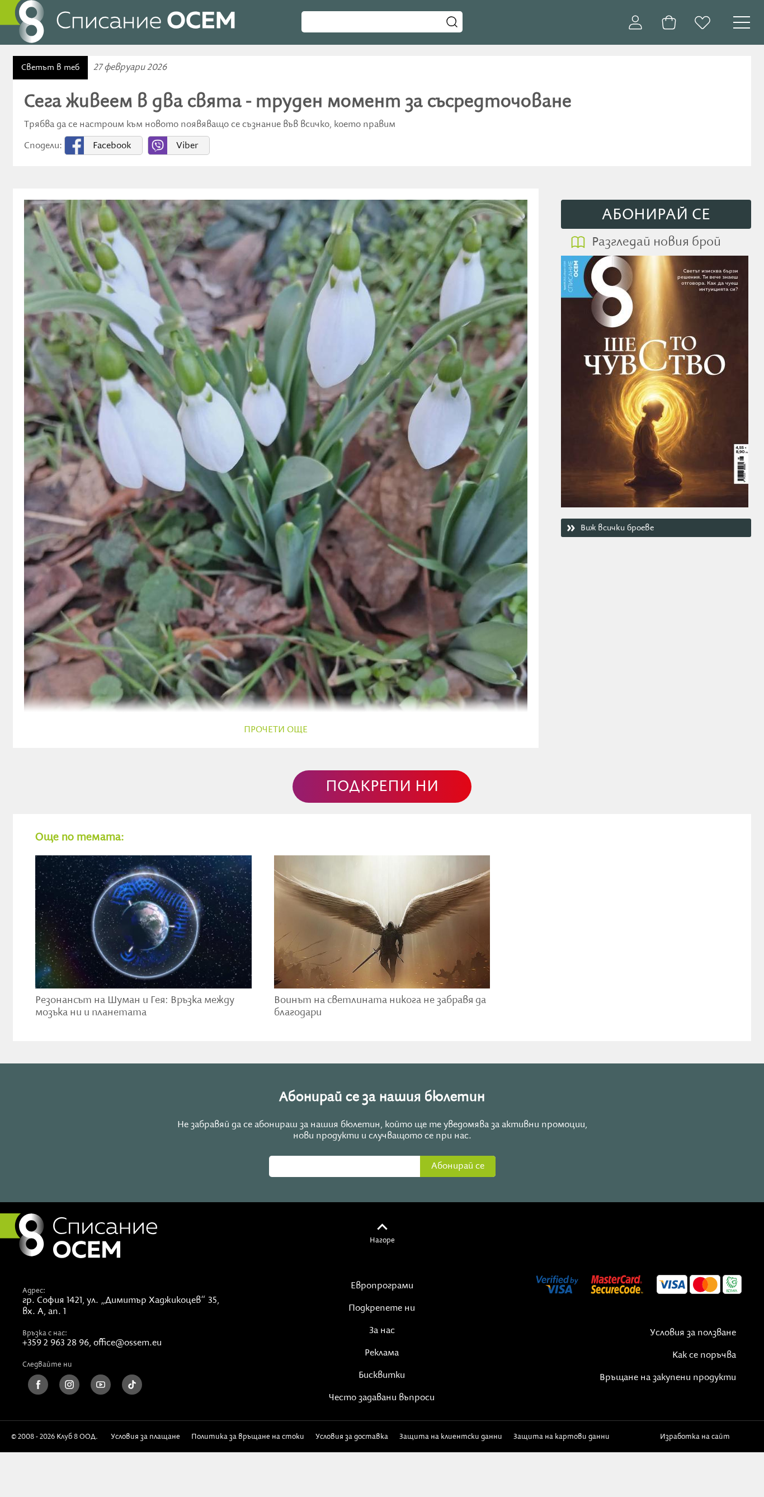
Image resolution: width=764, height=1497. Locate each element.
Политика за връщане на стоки (247, 1436)
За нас (382, 1330)
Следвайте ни (47, 1364)
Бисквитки (382, 1375)
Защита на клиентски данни (450, 1436)
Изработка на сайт (697, 1436)
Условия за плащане (145, 1436)
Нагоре (382, 1240)
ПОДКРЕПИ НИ (382, 787)
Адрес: (33, 1290)
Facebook (112, 146)
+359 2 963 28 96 (55, 1343)
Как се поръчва (704, 1355)
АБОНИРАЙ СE (656, 215)
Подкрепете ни (381, 1308)
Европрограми (382, 1286)
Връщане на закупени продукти (668, 1377)
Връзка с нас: (44, 1333)
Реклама (382, 1353)
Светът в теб (50, 68)
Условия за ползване (693, 1333)
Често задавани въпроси (382, 1398)
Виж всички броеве (617, 528)
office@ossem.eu (127, 1343)
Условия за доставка (351, 1436)
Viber (187, 146)
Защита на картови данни (561, 1436)
